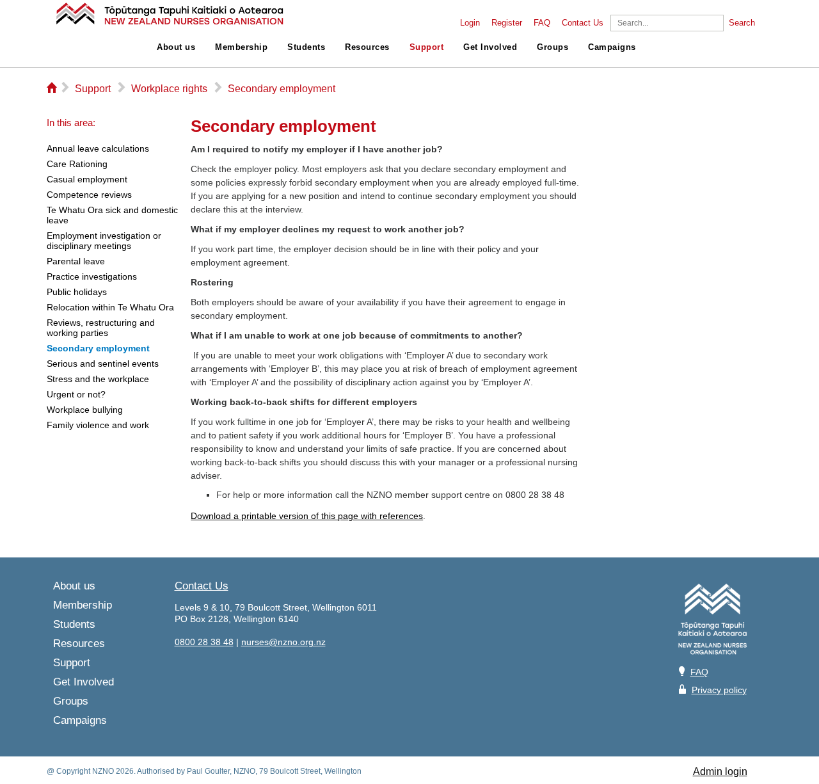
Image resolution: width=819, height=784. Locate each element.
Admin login (720, 771)
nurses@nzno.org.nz (283, 642)
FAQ (542, 23)
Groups (552, 47)
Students (306, 47)
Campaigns (612, 47)
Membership (241, 47)
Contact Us (582, 23)
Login (470, 23)
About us (176, 47)
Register (506, 23)
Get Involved (490, 47)
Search (742, 23)
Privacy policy (719, 690)
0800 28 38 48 (204, 642)
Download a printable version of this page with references (307, 516)
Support (427, 47)
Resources (367, 47)
